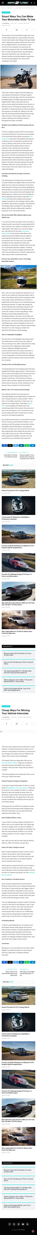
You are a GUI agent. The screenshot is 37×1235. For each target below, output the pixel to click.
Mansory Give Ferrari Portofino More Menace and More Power (9, 973)
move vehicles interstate (10, 763)
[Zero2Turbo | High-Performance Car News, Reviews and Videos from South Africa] (18, 3)
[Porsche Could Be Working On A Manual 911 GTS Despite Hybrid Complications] (18, 534)
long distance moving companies (17, 788)
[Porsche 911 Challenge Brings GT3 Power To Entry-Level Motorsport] (18, 562)
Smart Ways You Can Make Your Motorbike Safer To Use (27, 973)
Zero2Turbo (6, 12)
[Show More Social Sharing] (33, 29)
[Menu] (3, 3)
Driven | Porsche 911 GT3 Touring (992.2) (15, 490)
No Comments (6, 25)
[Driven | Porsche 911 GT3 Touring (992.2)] (18, 478)
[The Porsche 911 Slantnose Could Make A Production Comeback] (18, 505)
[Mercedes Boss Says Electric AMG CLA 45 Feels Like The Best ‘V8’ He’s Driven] (18, 591)
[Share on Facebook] (6, 29)
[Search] (31, 3)
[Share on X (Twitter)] (27, 29)
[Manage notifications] (33, 1231)
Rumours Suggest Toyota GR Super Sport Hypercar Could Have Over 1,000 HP (27, 456)
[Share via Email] (16, 29)
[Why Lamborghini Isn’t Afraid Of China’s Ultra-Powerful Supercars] (18, 619)
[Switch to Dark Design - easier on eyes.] (34, 3)
